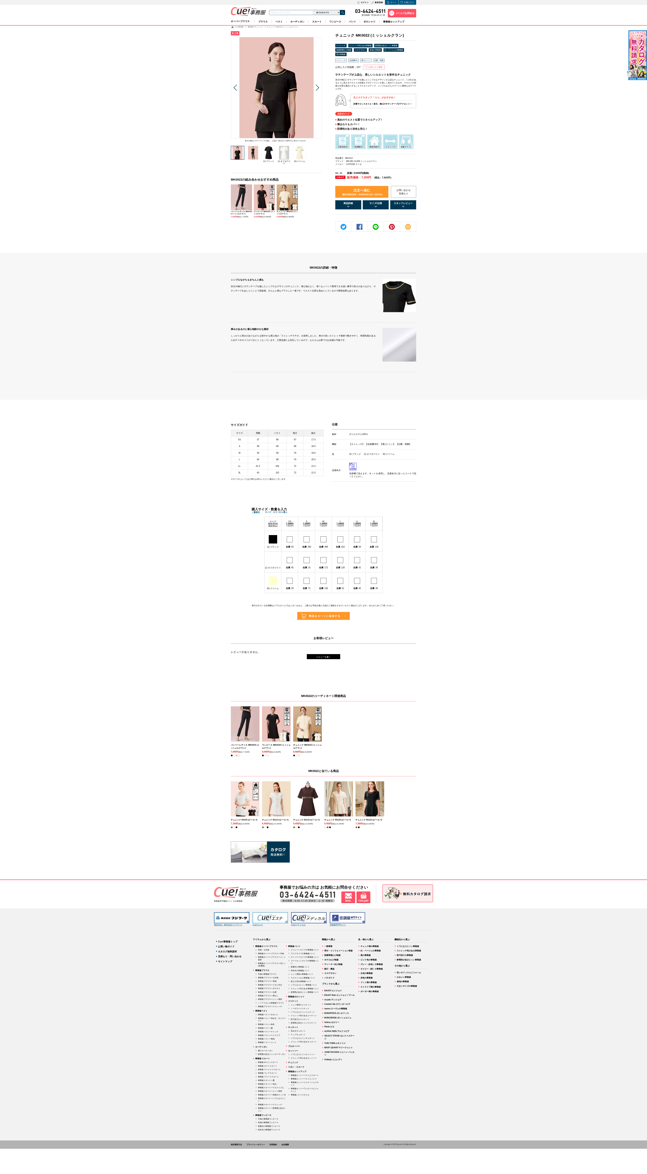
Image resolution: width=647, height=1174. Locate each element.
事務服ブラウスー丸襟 (267, 992)
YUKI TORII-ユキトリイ (335, 1043)
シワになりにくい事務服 (408, 946)
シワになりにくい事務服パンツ (304, 985)
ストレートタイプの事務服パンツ (305, 950)
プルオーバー (294, 1046)
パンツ (352, 21)
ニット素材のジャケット (301, 1005)
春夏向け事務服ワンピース (269, 1126)
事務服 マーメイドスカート (269, 1069)
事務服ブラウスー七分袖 (268, 978)
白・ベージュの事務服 (393, 50)
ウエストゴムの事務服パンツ (303, 978)
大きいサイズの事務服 (407, 986)
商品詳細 (348, 203)
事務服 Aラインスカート (268, 1062)
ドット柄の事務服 (369, 982)
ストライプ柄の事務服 (371, 987)
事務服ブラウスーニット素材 (270, 999)
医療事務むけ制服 (343, 50)
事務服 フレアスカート (267, 1073)
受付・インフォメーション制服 (338, 950)
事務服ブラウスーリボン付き (270, 985)
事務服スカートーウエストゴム (271, 1088)
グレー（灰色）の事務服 (372, 964)
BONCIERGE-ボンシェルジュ (337, 1018)
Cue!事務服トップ (228, 941)
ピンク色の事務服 (369, 960)
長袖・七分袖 (263, 950)
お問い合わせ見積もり (403, 192)
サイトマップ (225, 961)
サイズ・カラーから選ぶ (276, 512)
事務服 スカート (262, 1058)
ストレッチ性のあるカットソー (304, 1058)
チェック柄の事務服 (370, 946)
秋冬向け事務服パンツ (300, 971)
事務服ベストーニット (267, 1042)
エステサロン (360, 50)
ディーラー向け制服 (333, 964)
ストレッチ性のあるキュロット (304, 1042)
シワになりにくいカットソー (303, 1054)
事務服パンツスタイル (300, 1095)
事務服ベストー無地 (266, 1039)
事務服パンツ (294, 946)
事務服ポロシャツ (296, 996)
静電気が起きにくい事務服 (386, 46)
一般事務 (328, 946)
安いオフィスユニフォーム (409, 972)
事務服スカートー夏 (266, 1080)
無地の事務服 (375, 50)
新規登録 (379, 2)
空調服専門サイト (338, 925)
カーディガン (297, 21)
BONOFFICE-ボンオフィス (336, 1013)
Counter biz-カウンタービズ (337, 1004)
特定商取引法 (236, 1144)
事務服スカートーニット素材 (270, 1091)
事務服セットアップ (393, 21)
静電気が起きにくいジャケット (304, 1023)
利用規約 (273, 1144)
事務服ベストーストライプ (269, 1035)
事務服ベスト (261, 1011)
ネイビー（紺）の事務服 (372, 969)
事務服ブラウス (262, 970)
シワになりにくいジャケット (303, 1012)
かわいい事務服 (404, 977)
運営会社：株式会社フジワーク (228, 925)
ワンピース (335, 21)
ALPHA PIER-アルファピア (336, 1031)
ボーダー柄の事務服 (370, 991)
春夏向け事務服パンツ (300, 967)
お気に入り (409, 2)
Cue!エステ (258, 925)
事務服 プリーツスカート (268, 1077)
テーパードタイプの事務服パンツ (305, 957)
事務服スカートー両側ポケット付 (272, 1095)
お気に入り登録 (375, 67)
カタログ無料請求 (227, 951)
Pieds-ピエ (329, 1026)
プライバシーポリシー (256, 1144)
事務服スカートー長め (267, 1084)
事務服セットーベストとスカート (305, 1075)
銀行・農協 (329, 969)
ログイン (365, 2)
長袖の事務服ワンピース (268, 1122)
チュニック (341, 46)
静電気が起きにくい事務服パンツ (305, 992)
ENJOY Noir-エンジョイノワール (339, 995)
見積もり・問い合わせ (230, 956)
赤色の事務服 (367, 978)
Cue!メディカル (298, 925)
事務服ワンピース (263, 1115)
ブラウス (263, 21)
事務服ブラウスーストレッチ (270, 1006)
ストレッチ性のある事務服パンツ (305, 989)
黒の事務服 (341, 54)
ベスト (279, 21)
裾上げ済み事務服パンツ (301, 981)
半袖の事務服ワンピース (268, 1119)
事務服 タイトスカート (267, 1066)
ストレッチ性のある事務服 (360, 46)
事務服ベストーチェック (268, 1032)
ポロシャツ (369, 21)
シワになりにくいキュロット (303, 1038)
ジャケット (293, 1001)
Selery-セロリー (331, 1022)
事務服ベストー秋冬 (266, 1024)
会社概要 (285, 1144)
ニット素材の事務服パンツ (302, 974)
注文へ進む (362, 192)
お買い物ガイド (226, 946)
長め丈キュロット (298, 1031)
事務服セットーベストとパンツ (304, 1079)
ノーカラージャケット (300, 1008)
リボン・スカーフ (296, 1067)
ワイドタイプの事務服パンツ (303, 953)
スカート (317, 21)
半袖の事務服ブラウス (267, 974)
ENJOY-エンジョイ (333, 990)
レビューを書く (323, 657)
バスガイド (329, 978)
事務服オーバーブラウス (266, 946)
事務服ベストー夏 (265, 1028)
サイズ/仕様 (375, 203)
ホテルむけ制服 (331, 960)
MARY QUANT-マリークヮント (338, 1047)
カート (393, 2)
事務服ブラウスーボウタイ (269, 988)
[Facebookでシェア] (359, 227)
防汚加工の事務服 (405, 955)
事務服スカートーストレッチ (270, 1105)
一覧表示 (256, 512)
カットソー (293, 1051)
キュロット (293, 1027)
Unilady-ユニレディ (333, 1059)
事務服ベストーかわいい (268, 1015)
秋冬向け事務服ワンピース (269, 1130)
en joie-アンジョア (332, 1000)
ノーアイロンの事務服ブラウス (271, 1003)
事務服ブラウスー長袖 (267, 981)
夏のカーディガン (265, 1051)
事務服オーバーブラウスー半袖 (271, 953)
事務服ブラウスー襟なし (268, 996)
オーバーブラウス (240, 21)
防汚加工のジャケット (300, 1019)
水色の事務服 (367, 973)
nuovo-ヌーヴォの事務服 (335, 1008)
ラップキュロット (298, 1035)
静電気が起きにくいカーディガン (272, 1054)
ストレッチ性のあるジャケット (304, 1016)
